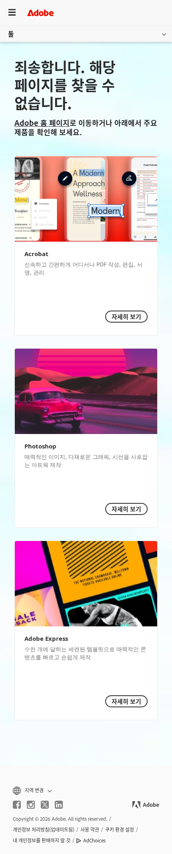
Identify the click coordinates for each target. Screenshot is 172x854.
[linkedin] (59, 805)
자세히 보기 (126, 316)
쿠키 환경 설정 (119, 829)
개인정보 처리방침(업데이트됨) (43, 829)
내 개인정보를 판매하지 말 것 (41, 840)
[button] (86, 790)
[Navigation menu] (12, 12)
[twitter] (45, 805)
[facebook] (17, 805)
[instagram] (31, 805)
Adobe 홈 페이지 (42, 122)
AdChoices (94, 840)
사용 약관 (89, 829)
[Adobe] (40, 12)
